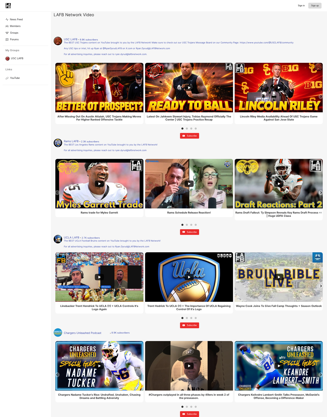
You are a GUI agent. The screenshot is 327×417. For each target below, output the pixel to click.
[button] (57, 96)
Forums (14, 39)
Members (15, 26)
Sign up (315, 5)
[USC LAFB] (7, 58)
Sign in (301, 5)
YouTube (15, 77)
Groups (14, 32)
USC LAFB (17, 58)
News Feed (16, 19)
